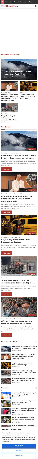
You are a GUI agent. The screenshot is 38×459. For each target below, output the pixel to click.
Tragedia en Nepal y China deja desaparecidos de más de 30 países (9, 119)
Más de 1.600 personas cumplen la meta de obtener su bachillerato (16, 322)
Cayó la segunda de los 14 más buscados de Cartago (19, 1)
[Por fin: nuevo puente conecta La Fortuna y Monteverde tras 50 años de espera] (6, 419)
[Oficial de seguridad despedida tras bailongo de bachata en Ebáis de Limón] (6, 411)
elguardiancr (8, 77)
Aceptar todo (19, 445)
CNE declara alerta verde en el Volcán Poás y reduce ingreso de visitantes (18, 156)
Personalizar (19, 450)
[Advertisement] (19, 34)
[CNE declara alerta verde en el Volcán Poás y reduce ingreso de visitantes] (19, 69)
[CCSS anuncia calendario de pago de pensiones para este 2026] (6, 395)
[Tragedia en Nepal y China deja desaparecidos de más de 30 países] (9, 107)
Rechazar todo (19, 455)
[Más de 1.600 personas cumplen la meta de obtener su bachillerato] (6, 381)
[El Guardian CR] (11, 6)
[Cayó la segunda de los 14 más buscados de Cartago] (28, 86)
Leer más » (7, 169)
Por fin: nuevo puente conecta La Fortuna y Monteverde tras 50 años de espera (23, 419)
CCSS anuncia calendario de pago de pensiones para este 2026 (24, 394)
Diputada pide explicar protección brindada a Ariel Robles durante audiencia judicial (9, 97)
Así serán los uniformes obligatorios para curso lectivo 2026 (24, 402)
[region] (19, 443)
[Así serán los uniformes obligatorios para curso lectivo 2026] (6, 403)
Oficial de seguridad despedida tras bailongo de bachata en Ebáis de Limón (24, 410)
